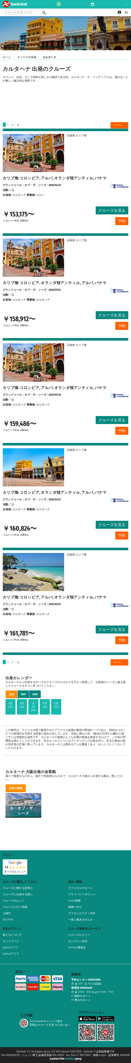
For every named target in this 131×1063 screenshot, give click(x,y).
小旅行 (7, 913)
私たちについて (12, 934)
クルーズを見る (112, 210)
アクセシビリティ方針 (82, 913)
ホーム (7, 57)
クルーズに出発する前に (18, 894)
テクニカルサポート (80, 888)
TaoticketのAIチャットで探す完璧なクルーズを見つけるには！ (50, 1023)
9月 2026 (22, 705)
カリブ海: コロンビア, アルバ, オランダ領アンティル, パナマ (55, 178)
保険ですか (75, 907)
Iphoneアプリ (10, 947)
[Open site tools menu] (126, 4)
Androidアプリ (11, 953)
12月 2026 (56, 705)
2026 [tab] (11, 694)
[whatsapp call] (59, 4)
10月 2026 (33, 707)
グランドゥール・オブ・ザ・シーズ (24, 185)
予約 (122, 221)
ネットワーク (11, 941)
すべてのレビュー (15, 871)
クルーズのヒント (14, 900)
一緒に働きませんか (80, 919)
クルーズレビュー (79, 934)
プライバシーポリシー (82, 894)
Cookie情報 (74, 900)
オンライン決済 (77, 941)
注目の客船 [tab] (16, 788)
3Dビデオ (8, 919)
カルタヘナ (19, 195)
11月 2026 (44, 705)
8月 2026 (10, 705)
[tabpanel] (65, 707)
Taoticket (70, 1058)
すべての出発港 (26, 57)
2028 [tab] (35, 694)
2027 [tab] (23, 694)
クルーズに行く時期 (15, 907)
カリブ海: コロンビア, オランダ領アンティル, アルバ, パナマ (55, 282)
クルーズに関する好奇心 (18, 888)
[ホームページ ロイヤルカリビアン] (120, 185)
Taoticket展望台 (77, 947)
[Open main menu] (126, 12)
